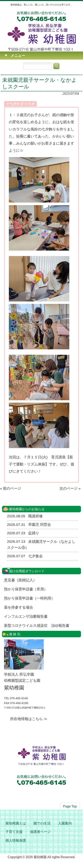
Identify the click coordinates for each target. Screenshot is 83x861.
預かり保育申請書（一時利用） (29, 598)
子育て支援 (14, 832)
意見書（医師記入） (20, 580)
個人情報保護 (15, 840)
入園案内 (65, 823)
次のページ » (70, 488)
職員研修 (35, 516)
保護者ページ (40, 832)
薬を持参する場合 (18, 607)
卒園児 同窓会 (39, 525)
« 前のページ (10, 488)
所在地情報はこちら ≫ (28, 719)
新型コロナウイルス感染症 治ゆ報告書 (36, 626)
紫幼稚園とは (15, 823)
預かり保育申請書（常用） (26, 589)
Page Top (70, 806)
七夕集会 (35, 556)
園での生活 (42, 823)
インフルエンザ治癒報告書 (26, 616)
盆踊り (33, 533)
